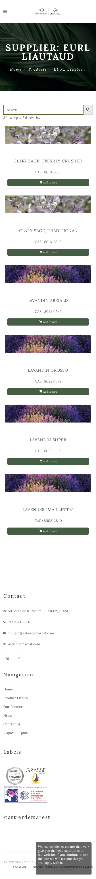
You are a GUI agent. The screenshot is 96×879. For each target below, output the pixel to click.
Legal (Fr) (20, 867)
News (7, 715)
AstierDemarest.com (24, 644)
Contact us (11, 724)
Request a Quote (16, 733)
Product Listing (15, 698)
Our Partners (13, 706)
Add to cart (49, 182)
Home (16, 69)
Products (38, 69)
